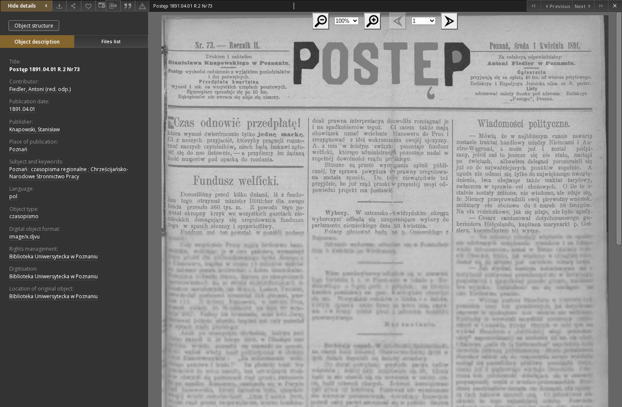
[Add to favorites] (88, 5)
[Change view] (101, 5)
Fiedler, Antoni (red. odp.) (40, 89)
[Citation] (128, 5)
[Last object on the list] (601, 5)
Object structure (33, 25)
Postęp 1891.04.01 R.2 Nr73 (44, 69)
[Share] (73, 5)
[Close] (615, 5)
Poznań (18, 149)
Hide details (22, 5)
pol (13, 196)
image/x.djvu (24, 236)
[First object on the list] (534, 5)
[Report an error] (142, 5)
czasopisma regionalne (59, 169)
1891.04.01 (22, 109)
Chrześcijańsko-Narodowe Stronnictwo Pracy (68, 173)
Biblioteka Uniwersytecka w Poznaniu (53, 256)
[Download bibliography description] (113, 6)
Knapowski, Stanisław (34, 129)
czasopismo (24, 216)
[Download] (59, 5)
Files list (111, 41)
